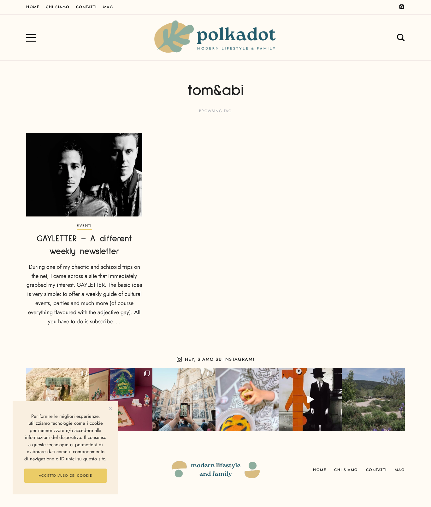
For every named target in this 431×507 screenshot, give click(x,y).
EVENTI (84, 225)
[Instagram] (401, 7)
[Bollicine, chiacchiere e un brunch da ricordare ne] (373, 399)
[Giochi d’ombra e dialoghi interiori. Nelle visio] (310, 399)
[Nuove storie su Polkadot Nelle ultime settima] (57, 399)
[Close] (110, 408)
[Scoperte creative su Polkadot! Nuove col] (184, 399)
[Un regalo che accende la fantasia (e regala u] (247, 399)
